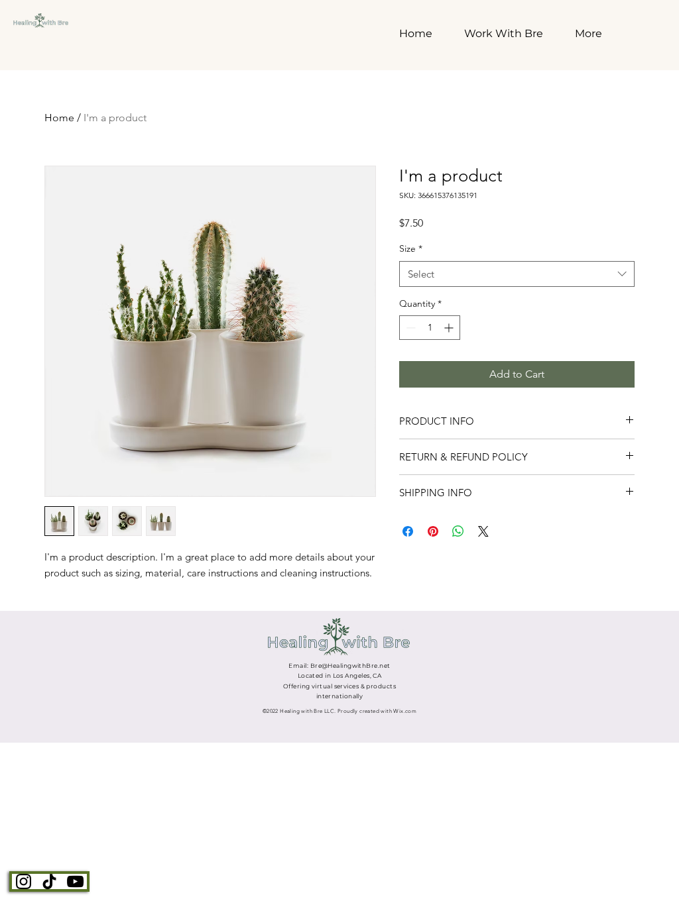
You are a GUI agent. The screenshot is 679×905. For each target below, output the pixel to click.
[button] (509, 31)
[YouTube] (75, 881)
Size (410, 248)
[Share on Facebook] (408, 531)
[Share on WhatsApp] (458, 531)
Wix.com (404, 711)
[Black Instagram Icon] (23, 881)
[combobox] (517, 274)
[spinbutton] (430, 327)
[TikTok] (49, 881)
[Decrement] (409, 327)
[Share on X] (483, 531)
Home (59, 117)
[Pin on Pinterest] (433, 531)
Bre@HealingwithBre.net (350, 665)
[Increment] (450, 327)
